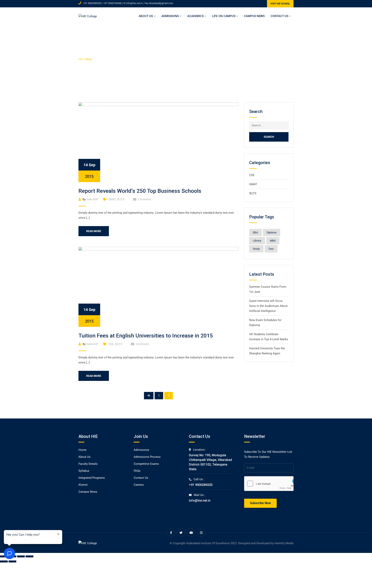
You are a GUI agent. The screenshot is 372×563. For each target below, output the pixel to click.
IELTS (120, 199)
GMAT (112, 199)
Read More (93, 231)
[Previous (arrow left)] (4, 561)
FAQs (137, 471)
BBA (255, 232)
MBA (273, 240)
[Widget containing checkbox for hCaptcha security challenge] (269, 483)
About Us (146, 16)
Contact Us (279, 16)
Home (82, 450)
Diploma (271, 232)
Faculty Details (88, 464)
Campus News (254, 16)
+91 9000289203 (201, 485)
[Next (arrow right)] (12, 561)
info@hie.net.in (199, 500)
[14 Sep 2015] (158, 142)
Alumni (83, 484)
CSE (111, 344)
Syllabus (83, 471)
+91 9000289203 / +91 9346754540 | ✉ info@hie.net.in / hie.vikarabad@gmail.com (128, 3)
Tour (271, 248)
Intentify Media (284, 543)
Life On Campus (223, 16)
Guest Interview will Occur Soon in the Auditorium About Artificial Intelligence (268, 306)
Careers (139, 484)
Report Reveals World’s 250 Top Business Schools (139, 191)
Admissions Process (147, 457)
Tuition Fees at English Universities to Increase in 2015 (145, 335)
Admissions (170, 16)
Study (256, 248)
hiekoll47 (92, 199)
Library (257, 240)
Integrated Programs (91, 477)
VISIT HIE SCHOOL (280, 3)
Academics (195, 16)
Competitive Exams (146, 464)
